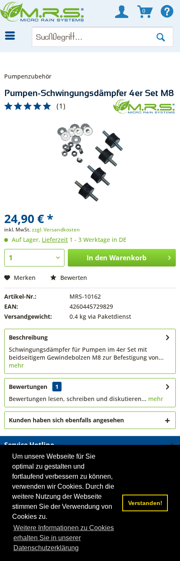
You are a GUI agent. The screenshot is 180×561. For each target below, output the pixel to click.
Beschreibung (28, 337)
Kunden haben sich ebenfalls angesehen (66, 420)
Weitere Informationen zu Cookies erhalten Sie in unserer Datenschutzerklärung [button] (63, 537)
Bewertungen (28, 387)
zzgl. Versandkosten (56, 229)
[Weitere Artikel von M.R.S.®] (144, 106)
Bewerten (73, 278)
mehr (16, 365)
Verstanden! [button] (145, 503)
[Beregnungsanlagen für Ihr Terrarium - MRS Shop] (42, 13)
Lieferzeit (55, 240)
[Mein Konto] (121, 11)
